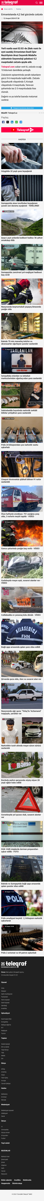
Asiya (3, 1075)
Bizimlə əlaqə (17, 1183)
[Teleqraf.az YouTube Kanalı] (22, 129)
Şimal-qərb (4, 1159)
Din (2, 1058)
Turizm (3, 1033)
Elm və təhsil (5, 1047)
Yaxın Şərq (4, 1078)
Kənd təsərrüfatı (6, 1019)
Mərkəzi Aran (5, 1156)
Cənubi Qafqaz (6, 1083)
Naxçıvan (4, 1174)
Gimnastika (4, 1129)
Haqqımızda (5, 1183)
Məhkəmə (4, 1094)
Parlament (4, 997)
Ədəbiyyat (4, 1113)
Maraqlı (3, 1100)
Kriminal (3, 1097)
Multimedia (27, 1180)
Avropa (3, 1080)
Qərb (2, 1168)
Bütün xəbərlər (6, 1180)
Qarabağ (4, 1005)
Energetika (4, 1022)
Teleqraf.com (8, 66)
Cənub (3, 1171)
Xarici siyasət (5, 1000)
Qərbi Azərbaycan (6, 994)
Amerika (3, 1072)
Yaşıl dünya (4, 1050)
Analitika (4, 1008)
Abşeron (4, 1165)
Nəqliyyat (4, 1030)
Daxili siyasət (5, 1002)
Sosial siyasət (5, 1044)
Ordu (2, 988)
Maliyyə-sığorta (6, 1025)
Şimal (3, 1162)
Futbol (3, 1138)
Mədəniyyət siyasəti (7, 1110)
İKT (2, 1027)
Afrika (3, 1069)
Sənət (3, 1116)
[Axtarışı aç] (36, 3)
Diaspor (3, 991)
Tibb (2, 1053)
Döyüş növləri (5, 1132)
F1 (2, 1127)
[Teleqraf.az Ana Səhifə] (10, 3)
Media (3, 1055)
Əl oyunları (4, 1135)
